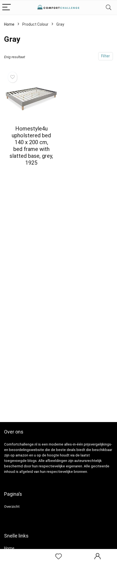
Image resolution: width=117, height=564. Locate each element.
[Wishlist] (58, 556)
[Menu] (6, 7)
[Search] (108, 7)
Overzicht (12, 506)
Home (9, 24)
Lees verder (31, 173)
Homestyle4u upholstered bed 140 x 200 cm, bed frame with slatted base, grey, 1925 (31, 145)
